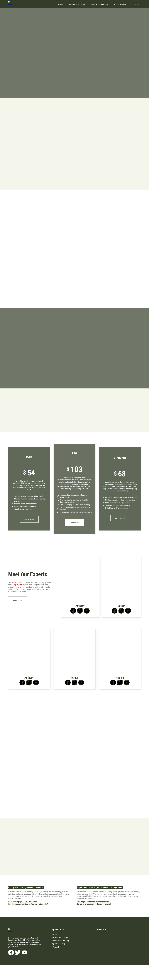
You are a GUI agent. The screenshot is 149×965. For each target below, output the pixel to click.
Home (60, 4)
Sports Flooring (120, 4)
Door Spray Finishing (99, 4)
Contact (136, 4)
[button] (26, 887)
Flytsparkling (16, 585)
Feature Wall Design (77, 4)
